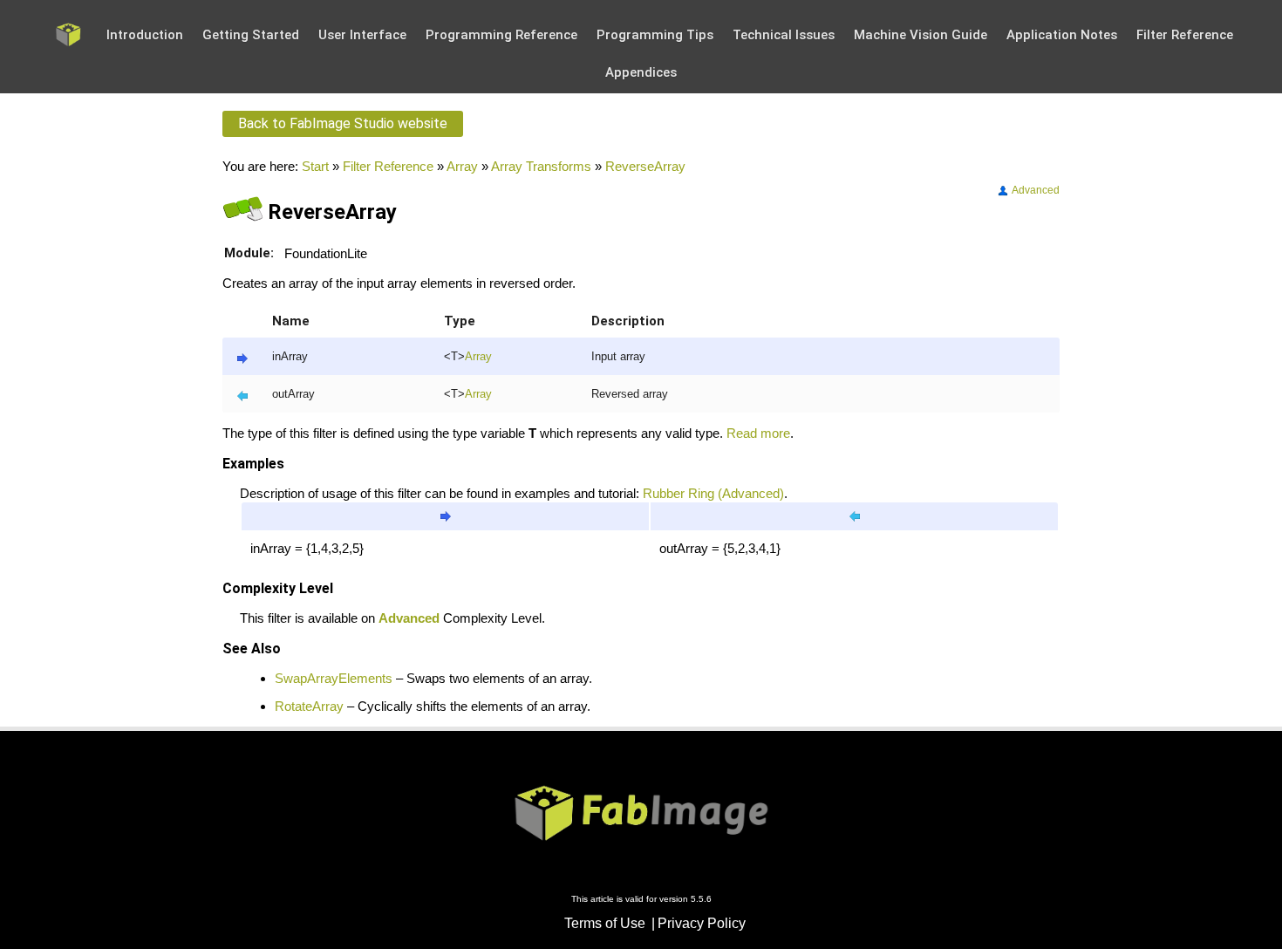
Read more (758, 433)
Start (315, 166)
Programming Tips (655, 35)
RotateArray (309, 706)
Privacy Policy (702, 923)
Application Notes (1061, 35)
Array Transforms (541, 166)
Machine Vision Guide (920, 35)
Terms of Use (604, 923)
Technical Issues (784, 35)
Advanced (1035, 190)
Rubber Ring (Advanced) (713, 493)
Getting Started (250, 35)
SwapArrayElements (333, 678)
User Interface (362, 35)
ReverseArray (645, 166)
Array (462, 166)
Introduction (144, 35)
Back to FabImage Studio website (342, 123)
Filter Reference (1184, 35)
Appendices (641, 72)
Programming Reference (501, 35)
